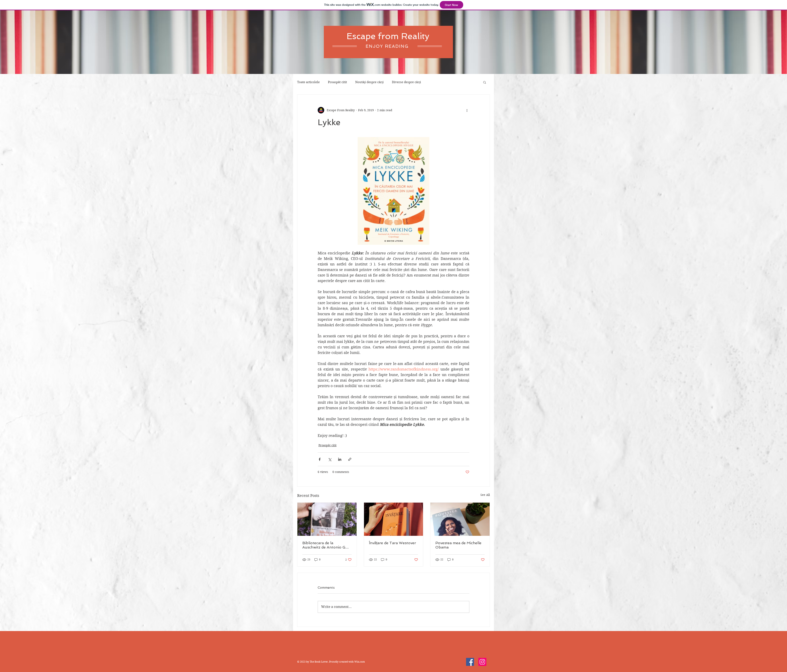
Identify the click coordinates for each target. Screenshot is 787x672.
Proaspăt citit (337, 82)
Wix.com (359, 661)
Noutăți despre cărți (369, 82)
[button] (485, 82)
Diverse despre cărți (406, 82)
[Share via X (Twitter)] (330, 459)
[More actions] (466, 110)
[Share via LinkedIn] (340, 459)
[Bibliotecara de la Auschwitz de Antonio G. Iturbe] (327, 519)
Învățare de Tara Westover (392, 543)
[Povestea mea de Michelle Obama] (460, 519)
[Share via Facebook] (320, 459)
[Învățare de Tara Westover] (393, 519)
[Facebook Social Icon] (470, 662)
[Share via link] (350, 459)
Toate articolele (308, 82)
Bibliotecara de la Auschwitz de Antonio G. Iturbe (324, 545)
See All (485, 495)
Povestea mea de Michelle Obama (458, 545)
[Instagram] (482, 662)
